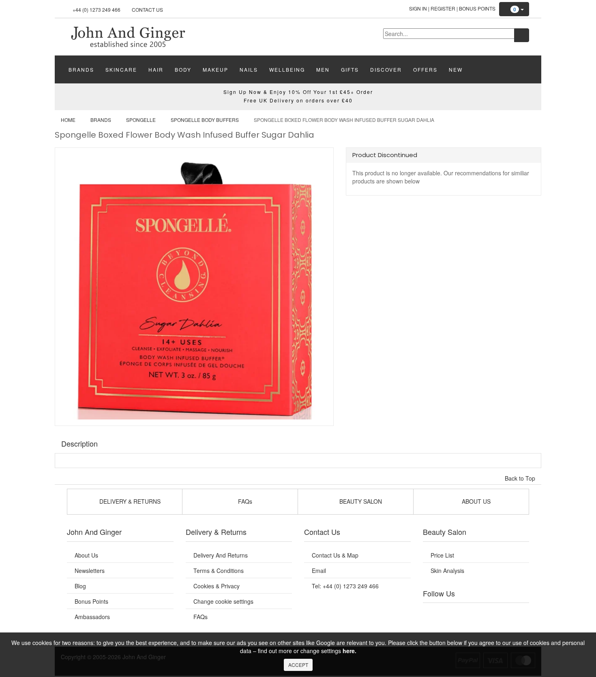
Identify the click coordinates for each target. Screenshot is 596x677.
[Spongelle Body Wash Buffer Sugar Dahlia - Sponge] (128, 36)
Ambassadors (92, 617)
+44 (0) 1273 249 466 (96, 9)
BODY (183, 69)
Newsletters (90, 570)
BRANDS (81, 69)
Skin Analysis (447, 570)
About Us (86, 555)
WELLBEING (287, 69)
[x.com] (467, 613)
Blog (80, 586)
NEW (456, 69)
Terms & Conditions (218, 570)
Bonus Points (477, 8)
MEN (323, 69)
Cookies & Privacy (216, 586)
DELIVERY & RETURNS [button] (129, 501)
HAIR (155, 69)
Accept (298, 664)
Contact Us (147, 9)
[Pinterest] (500, 613)
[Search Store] (521, 35)
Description (79, 443)
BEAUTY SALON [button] (360, 501)
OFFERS (425, 69)
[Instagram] (484, 613)
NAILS (249, 69)
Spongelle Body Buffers (205, 119)
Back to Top (521, 478)
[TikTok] (516, 613)
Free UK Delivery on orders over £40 (298, 100)
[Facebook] (434, 613)
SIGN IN (418, 8)
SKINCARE (121, 69)
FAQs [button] (244, 501)
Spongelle (141, 119)
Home (68, 119)
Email (319, 570)
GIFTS (350, 69)
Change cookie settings (223, 601)
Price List (442, 555)
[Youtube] (451, 613)
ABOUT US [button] (475, 501)
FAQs (200, 617)
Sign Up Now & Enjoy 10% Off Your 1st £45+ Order (298, 91)
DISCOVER (386, 69)
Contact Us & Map (335, 555)
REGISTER (443, 8)
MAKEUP (215, 69)
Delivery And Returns (220, 555)
